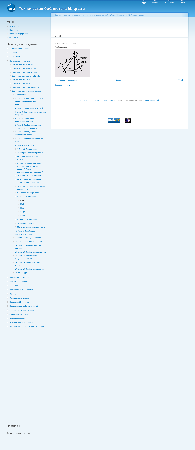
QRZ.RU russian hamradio (89, 100)
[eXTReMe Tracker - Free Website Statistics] (128, 123)
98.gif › (181, 80)
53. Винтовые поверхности (28, 220)
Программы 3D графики (19, 302)
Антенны (13, 53)
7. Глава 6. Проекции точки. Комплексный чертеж (26, 133)
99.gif (22, 208)
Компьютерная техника (18, 282)
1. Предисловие (21, 95)
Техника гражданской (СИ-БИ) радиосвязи (26, 327)
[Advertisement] (28, 374)
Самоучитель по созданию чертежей (27, 91)
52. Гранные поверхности (27, 197)
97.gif (22, 200)
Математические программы (21, 290)
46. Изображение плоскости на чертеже (30, 158)
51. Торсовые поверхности (28, 193)
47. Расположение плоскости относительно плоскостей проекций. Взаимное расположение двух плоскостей (30, 167)
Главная (58, 15)
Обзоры (12, 294)
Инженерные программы (19, 61)
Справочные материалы (19, 314)
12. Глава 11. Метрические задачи (28, 242)
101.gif (22, 215)
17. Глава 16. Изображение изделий (29, 269)
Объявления (169, 3)
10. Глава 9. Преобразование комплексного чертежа (27, 232)
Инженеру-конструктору (19, 278)
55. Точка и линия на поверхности (31, 227)
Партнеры (13, 30)
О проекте (13, 37)
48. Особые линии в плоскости (29, 176)
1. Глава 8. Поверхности (27, 149)
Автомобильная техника (19, 49)
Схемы (182, 3)
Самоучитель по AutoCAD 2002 (24, 69)
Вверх (118, 80)
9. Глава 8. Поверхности (24, 145)
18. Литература (21, 273)
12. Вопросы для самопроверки (30, 153)
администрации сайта (152, 100)
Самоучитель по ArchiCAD (22, 65)
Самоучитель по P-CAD (21, 84)
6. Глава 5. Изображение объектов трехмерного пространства (29, 126)
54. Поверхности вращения (28, 223)
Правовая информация (18, 34)
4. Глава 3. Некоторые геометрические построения (30, 113)
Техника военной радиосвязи (21, 322)
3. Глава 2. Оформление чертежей (29, 108)
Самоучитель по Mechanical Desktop (27, 76)
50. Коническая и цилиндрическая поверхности (31, 187)
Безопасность (15, 57)
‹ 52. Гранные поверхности (66, 80)
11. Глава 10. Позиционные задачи (29, 238)
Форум (143, 3)
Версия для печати (62, 85)
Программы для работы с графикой (23, 306)
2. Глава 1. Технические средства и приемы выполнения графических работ (29, 101)
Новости (155, 3)
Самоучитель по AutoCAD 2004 (24, 72)
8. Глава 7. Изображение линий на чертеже (29, 140)
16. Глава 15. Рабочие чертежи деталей (27, 263)
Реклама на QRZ (107, 100)
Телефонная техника (18, 318)
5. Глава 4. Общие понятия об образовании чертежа (27, 120)
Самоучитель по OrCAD (21, 80)
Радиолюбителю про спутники (21, 310)
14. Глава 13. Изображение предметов (30, 252)
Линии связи (14, 286)
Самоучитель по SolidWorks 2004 (25, 87)
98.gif (22, 204)
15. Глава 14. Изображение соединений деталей (26, 257)
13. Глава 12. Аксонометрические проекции (28, 246)
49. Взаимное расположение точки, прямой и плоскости (29, 181)
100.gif (22, 212)
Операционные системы (19, 298)
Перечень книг (15, 26)
